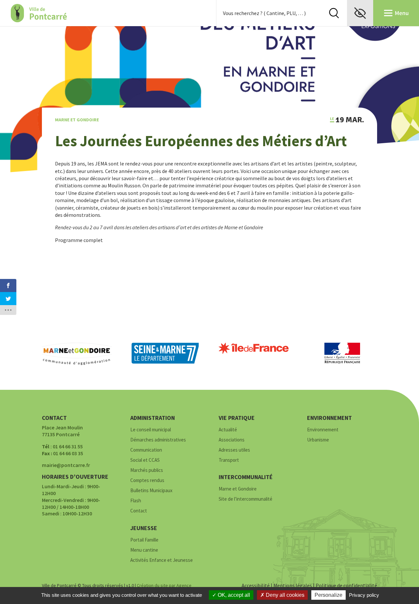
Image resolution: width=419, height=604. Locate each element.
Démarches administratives (158, 440)
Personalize (328, 595)
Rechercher (334, 13)
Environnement (322, 430)
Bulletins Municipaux (151, 490)
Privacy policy (364, 595)
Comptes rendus (147, 480)
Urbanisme (318, 440)
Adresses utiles (234, 450)
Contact (138, 511)
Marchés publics (146, 470)
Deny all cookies (284, 595)
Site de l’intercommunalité (245, 499)
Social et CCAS (145, 460)
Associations (232, 440)
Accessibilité (256, 585)
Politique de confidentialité (346, 585)
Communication (146, 450)
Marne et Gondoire (77, 120)
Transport (229, 460)
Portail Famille (144, 540)
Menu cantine (144, 550)
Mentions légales (292, 585)
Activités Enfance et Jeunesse (161, 560)
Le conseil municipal (150, 430)
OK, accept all (233, 595)
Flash (135, 501)
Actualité (228, 430)
